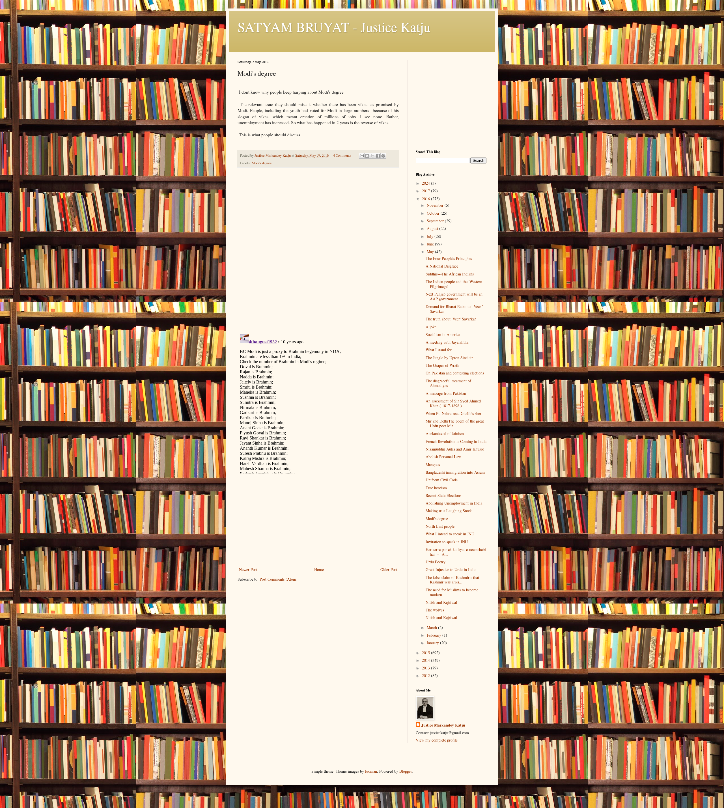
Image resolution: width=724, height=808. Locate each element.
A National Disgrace (442, 266)
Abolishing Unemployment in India (454, 503)
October (434, 213)
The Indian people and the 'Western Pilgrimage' (454, 284)
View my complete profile (437, 740)
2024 (426, 183)
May (431, 251)
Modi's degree (262, 163)
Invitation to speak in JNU (447, 541)
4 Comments (342, 155)
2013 (426, 668)
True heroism (436, 487)
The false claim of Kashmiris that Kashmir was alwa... (452, 580)
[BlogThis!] (367, 156)
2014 (426, 660)
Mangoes (433, 464)
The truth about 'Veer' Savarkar (451, 319)
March (432, 627)
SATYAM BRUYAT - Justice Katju (334, 27)
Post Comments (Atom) (279, 579)
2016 (426, 198)
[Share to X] (372, 156)
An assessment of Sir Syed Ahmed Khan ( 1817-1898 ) (453, 403)
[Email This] (362, 156)
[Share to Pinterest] (383, 156)
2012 (426, 675)
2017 (426, 190)
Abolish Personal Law (443, 456)
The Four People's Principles (449, 258)
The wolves (435, 610)
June (431, 244)
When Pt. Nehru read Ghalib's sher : (455, 413)
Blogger (405, 771)
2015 (426, 652)
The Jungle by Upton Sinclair (449, 357)
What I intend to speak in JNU (450, 533)
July (430, 236)
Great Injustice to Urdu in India (451, 569)
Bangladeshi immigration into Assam (455, 472)
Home (319, 569)
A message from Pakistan (446, 393)
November (436, 205)
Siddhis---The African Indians (450, 274)
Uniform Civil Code (442, 479)
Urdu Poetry (435, 561)
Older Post (388, 569)
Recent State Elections (443, 495)
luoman (371, 771)
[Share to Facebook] (378, 156)
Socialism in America (443, 334)
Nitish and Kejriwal (441, 602)
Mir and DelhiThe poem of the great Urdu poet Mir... (455, 423)
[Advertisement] (318, 523)
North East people (440, 526)
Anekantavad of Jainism (445, 433)
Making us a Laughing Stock (449, 510)
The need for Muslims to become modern (452, 592)
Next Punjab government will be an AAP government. (454, 296)
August (433, 228)
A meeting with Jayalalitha (447, 342)
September (436, 220)
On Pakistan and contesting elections (455, 373)
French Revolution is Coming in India (456, 441)
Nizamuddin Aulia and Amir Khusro (455, 449)
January (433, 642)
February (434, 635)
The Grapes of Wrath (442, 365)
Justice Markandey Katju (443, 725)
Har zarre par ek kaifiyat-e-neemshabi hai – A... (456, 552)
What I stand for (439, 349)
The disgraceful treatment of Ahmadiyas (448, 383)
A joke (431, 326)
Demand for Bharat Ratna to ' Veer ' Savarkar (454, 309)
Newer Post (248, 569)
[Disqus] (318, 251)
